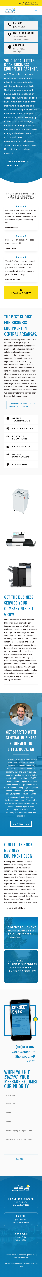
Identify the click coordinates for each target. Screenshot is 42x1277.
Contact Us (21, 823)
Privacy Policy (10, 1263)
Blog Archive (16, 907)
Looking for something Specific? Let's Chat (22, 405)
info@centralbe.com (21, 1222)
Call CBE (21, 1216)
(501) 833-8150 (30, 2)
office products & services (19, 163)
